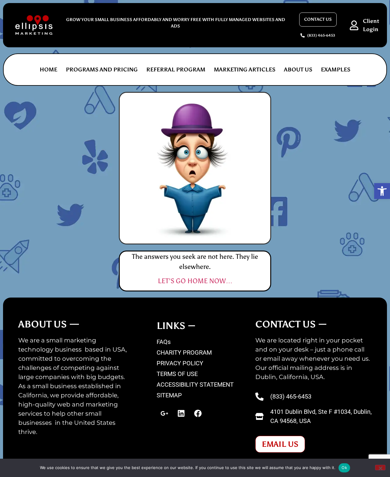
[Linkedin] (181, 413)
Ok (344, 467)
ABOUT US (298, 69)
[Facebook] (197, 413)
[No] (380, 467)
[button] (382, 191)
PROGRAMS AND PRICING (102, 69)
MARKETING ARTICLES (244, 69)
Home (48, 69)
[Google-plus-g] (164, 413)
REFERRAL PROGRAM (175, 69)
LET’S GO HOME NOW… (195, 281)
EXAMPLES (335, 69)
